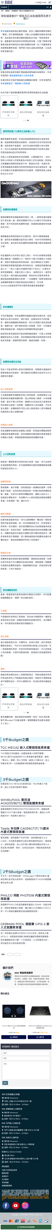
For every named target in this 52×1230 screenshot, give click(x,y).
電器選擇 (17, 954)
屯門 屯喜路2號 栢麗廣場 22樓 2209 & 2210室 (21, 1130)
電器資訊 (7, 10)
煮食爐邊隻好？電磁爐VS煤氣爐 (15, 83)
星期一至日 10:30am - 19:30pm (16, 1104)
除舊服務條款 (7, 1186)
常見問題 (5, 1182)
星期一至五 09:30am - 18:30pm (16, 1162)
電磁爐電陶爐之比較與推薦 (21, 76)
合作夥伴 (5, 1179)
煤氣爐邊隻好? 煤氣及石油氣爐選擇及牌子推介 (23, 10)
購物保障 (5, 1173)
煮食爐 (4, 31)
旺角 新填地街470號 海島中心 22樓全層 (19, 1144)
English (4, 7)
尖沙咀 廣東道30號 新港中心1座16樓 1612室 (21, 1159)
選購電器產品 (20, 24)
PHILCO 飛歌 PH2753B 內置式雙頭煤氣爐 (14, 1027)
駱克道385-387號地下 (12, 1116)
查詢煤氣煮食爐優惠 (27, 1227)
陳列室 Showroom (11, 1098)
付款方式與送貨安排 (9, 1170)
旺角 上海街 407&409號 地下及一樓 (17, 1101)
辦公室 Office (9, 1155)
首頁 (2, 10)
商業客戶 (5, 1176)
